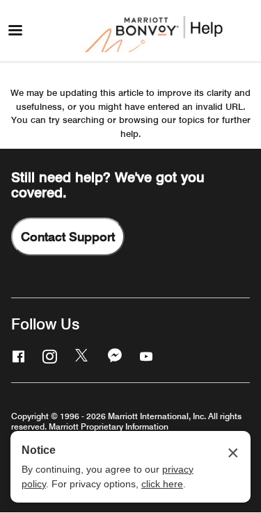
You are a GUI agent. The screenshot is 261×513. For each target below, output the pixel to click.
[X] (81, 356)
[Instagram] (48, 355)
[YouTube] (144, 355)
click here (162, 483)
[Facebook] (16, 355)
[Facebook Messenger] (113, 355)
